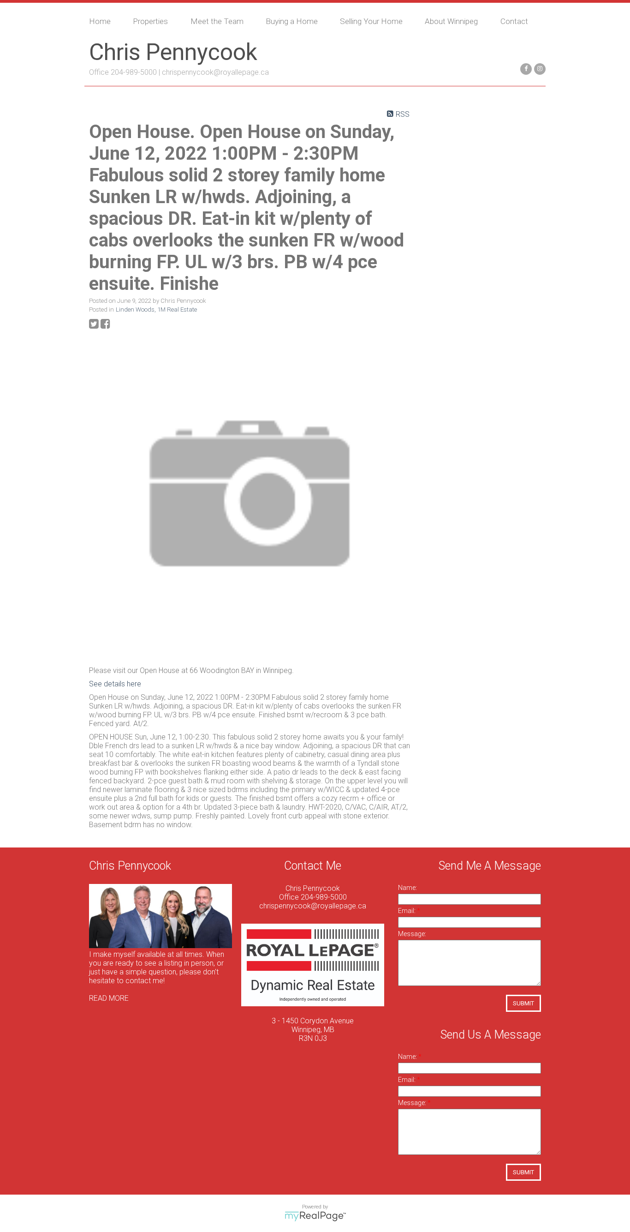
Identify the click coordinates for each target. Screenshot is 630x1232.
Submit (523, 1003)
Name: (407, 887)
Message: (412, 934)
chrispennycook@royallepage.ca (215, 72)
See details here (115, 683)
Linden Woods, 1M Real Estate (156, 309)
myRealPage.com (315, 1216)
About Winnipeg (451, 21)
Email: (407, 910)
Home (100, 21)
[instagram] (539, 68)
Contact (514, 21)
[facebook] (525, 68)
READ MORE (109, 998)
